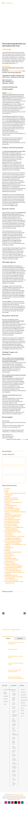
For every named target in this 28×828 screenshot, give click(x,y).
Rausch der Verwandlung (11, 559)
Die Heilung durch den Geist (12, 519)
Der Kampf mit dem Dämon (12, 508)
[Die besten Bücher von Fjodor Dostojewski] (5, 642)
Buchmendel (8, 501)
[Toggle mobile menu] (25, 3)
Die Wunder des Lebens (11, 525)
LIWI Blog (22, 439)
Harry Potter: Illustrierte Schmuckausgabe (14, 670)
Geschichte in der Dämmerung (13, 539)
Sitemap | (21, 794)
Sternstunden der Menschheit (13, 567)
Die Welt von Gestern (11, 524)
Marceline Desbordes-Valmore (13, 552)
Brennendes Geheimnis (11, 497)
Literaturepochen (12, 649)
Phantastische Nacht (10, 558)
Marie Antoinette (9, 555)
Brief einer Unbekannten (12, 499)
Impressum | (6, 795)
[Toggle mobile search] (22, 3)
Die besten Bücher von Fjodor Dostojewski (16, 643)
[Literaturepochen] (5, 649)
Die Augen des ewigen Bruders (13, 515)
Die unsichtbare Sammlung (12, 522)
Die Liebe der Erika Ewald (12, 521)
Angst (6, 491)
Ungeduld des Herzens (11, 575)
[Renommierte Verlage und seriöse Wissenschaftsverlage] (5, 677)
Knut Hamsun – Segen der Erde (11, 629)
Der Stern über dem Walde (12, 510)
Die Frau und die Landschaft (12, 516)
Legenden (7, 549)
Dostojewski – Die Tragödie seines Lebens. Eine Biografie (14, 527)
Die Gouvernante (9, 518)
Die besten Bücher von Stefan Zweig (15, 663)
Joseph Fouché (9, 547)
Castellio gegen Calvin (11, 505)
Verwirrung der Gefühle (15, 71)
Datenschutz (12, 795)
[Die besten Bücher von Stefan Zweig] (5, 663)
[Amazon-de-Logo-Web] (14, 458)
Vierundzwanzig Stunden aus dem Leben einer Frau (14, 582)
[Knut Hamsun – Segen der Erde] (14, 595)
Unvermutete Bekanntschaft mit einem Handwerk (13, 577)
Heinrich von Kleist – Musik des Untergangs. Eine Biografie (13, 541)
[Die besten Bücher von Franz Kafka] (5, 656)
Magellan (7, 550)
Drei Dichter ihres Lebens (12, 530)
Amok (6, 490)
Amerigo (7, 488)
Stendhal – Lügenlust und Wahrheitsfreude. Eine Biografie (13, 565)
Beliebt (8, 638)
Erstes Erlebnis (9, 535)
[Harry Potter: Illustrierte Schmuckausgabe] (5, 670)
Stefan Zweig (5, 66)
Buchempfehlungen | (14, 794)
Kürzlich (19, 638)
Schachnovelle (9, 561)
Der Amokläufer (9, 507)
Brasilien (7, 496)
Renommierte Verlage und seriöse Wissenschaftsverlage (15, 677)
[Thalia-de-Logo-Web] (14, 467)
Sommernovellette (10, 562)
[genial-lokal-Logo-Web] (14, 476)
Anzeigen (9, 93)
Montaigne (8, 556)
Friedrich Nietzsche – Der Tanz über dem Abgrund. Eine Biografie (14, 537)
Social (21, 795)
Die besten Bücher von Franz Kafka (15, 656)
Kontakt (17, 795)
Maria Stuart (8, 553)
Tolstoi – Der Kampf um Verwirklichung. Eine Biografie (13, 569)
